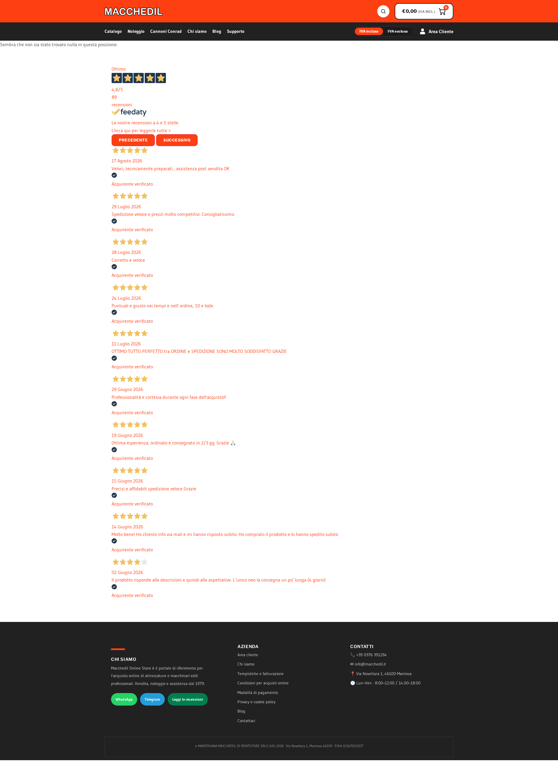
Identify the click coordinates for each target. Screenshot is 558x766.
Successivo (176, 140)
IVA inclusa (369, 31)
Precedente (133, 140)
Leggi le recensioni (187, 699)
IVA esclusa (398, 31)
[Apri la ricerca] (383, 11)
